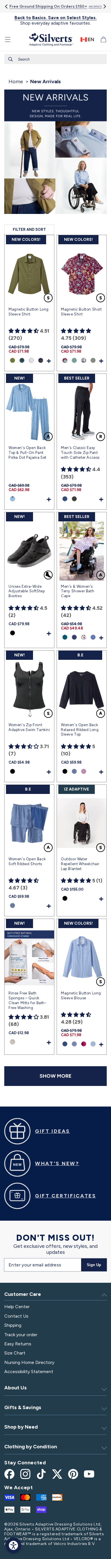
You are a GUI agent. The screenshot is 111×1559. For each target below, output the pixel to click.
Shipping (12, 1325)
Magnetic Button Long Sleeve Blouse (81, 995)
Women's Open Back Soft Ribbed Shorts (27, 861)
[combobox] (55, 59)
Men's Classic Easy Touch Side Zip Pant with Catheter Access (80, 453)
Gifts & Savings (22, 1407)
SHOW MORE (55, 1076)
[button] (7, 39)
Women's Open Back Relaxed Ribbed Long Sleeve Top (79, 730)
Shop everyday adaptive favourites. (56, 20)
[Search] (10, 59)
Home (16, 81)
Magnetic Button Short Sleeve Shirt (81, 311)
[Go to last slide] (7, 6)
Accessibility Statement (28, 1371)
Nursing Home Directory (29, 1362)
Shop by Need (21, 1427)
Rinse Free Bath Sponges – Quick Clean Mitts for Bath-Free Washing (28, 1000)
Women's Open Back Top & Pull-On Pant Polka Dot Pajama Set (27, 453)
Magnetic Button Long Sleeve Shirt (29, 311)
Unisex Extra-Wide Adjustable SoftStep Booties (27, 591)
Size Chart (14, 1353)
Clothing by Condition (30, 1446)
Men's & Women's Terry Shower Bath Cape (77, 591)
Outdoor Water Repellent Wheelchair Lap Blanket (80, 864)
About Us (15, 1388)
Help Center (17, 1306)
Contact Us (16, 1316)
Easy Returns (17, 1344)
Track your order (20, 1334)
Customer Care (22, 1294)
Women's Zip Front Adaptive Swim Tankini (29, 727)
